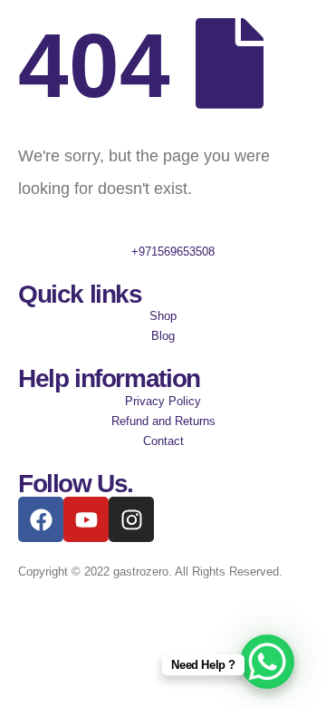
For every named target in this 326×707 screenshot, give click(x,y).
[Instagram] (131, 519)
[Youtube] (86, 519)
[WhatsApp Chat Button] (267, 661)
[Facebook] (40, 519)
